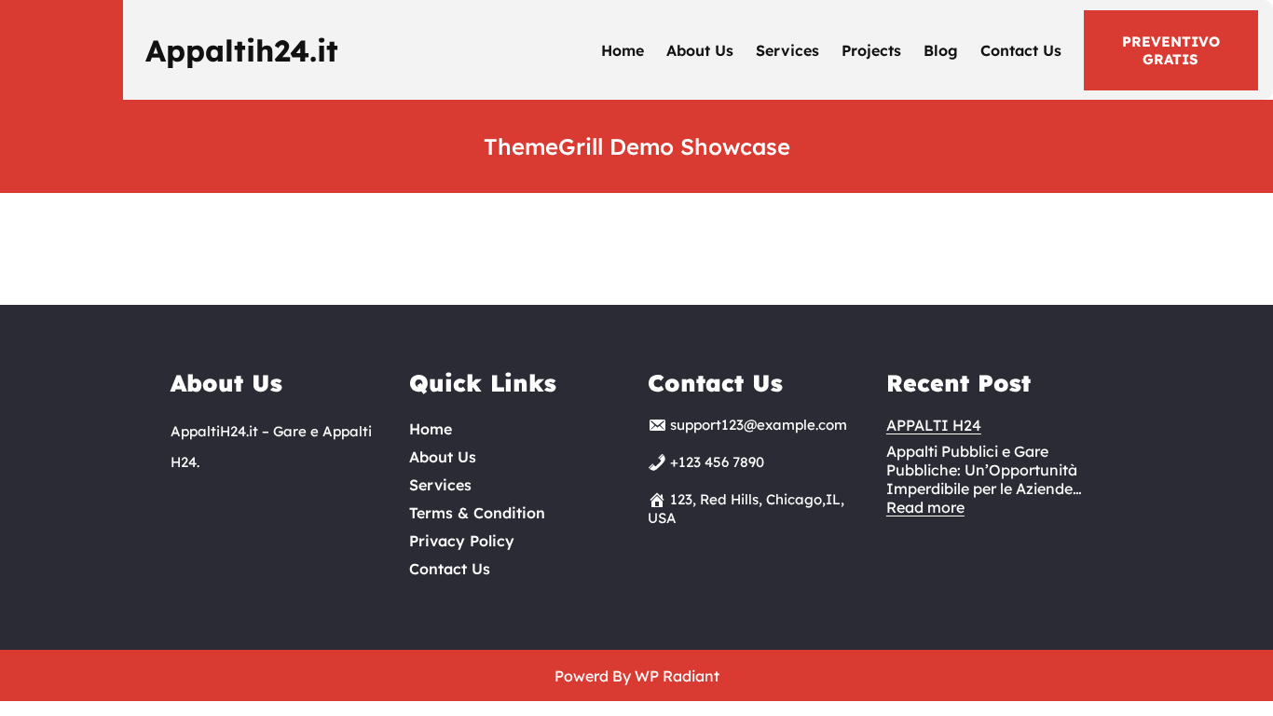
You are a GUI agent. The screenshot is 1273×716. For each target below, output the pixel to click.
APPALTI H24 (933, 425)
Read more (925, 507)
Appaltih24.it (241, 50)
